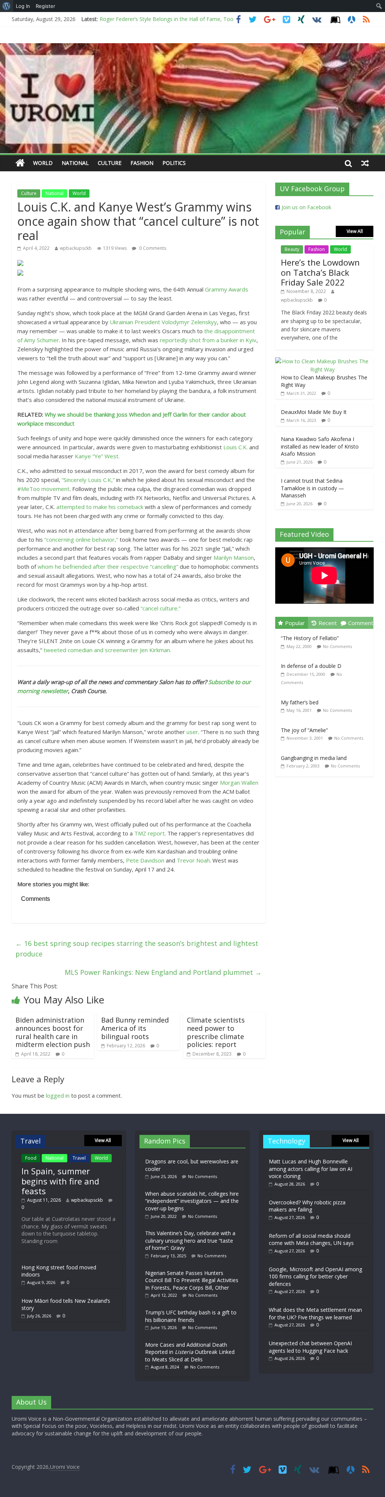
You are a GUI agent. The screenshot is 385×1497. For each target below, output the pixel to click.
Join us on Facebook (306, 207)
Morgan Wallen (239, 782)
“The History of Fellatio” (310, 638)
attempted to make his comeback (99, 507)
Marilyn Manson (234, 557)
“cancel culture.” (160, 608)
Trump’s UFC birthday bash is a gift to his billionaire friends (190, 1316)
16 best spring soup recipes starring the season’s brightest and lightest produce (136, 949)
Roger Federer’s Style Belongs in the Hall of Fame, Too (166, 19)
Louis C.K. (235, 447)
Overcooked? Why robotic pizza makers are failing (307, 1206)
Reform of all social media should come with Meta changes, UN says (311, 1239)
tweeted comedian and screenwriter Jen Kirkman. (107, 650)
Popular (295, 623)
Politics (174, 162)
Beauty (292, 249)
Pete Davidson (145, 860)
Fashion (141, 162)
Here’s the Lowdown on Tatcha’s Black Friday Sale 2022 (320, 272)
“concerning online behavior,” (81, 539)
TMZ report (149, 833)
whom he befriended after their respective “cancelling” (108, 566)
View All (355, 231)
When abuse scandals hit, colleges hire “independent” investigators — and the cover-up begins (192, 1201)
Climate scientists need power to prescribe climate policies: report (216, 1032)
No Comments (337, 646)
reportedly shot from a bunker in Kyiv (208, 340)
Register (45, 6)
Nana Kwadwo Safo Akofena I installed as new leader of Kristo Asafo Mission (320, 446)
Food (30, 1158)
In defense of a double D (311, 665)
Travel (79, 1158)
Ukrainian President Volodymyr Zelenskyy (163, 322)
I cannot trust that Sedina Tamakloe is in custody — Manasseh (312, 488)
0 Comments (152, 248)
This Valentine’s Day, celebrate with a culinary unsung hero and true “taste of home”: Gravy (190, 1240)
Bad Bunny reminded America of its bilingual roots (135, 1028)
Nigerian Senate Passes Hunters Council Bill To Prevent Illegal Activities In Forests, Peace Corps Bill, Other (191, 1280)
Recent (327, 623)
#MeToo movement (43, 488)
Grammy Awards (226, 289)
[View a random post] (365, 163)
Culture (109, 162)
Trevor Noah (193, 860)
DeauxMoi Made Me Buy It (314, 411)
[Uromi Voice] (20, 163)
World (43, 162)
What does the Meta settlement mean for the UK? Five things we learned (315, 1313)
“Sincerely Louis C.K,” (88, 479)
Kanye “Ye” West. (97, 456)
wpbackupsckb (76, 248)
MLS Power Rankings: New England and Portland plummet (163, 972)
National (75, 162)
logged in (58, 1095)
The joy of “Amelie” (304, 730)
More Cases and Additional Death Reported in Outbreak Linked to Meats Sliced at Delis (190, 1352)
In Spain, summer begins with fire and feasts (60, 1180)
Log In (23, 6)
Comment (360, 623)
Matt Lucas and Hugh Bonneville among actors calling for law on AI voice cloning (310, 1169)
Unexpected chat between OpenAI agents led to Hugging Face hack (310, 1347)
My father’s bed (299, 702)
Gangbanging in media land (314, 757)
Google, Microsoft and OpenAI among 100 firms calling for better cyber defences (315, 1276)
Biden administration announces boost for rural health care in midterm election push (52, 1032)
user (192, 732)
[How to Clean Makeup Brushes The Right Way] (322, 361)
